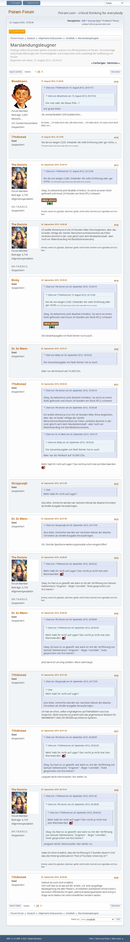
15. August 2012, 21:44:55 (52, 81)
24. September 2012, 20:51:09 (54, 675)
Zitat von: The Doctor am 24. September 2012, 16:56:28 (71, 407)
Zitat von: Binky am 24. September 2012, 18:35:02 (69, 355)
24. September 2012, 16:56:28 (54, 224)
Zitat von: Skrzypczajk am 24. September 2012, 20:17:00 (71, 525)
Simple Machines (35, 939)
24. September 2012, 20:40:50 (54, 613)
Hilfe (91, 938)
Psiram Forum (21, 11)
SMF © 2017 (21, 939)
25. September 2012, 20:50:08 (54, 877)
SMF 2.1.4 (10, 939)
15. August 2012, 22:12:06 (52, 137)
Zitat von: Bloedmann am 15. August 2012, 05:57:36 (72, 96)
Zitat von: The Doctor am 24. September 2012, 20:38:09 (71, 619)
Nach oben (15, 906)
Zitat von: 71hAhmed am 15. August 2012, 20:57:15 (69, 87)
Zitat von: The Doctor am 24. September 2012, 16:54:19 (71, 286)
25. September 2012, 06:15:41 (54, 789)
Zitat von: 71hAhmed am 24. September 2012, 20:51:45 (71, 796)
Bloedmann (19, 81)
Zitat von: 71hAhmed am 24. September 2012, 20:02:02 (71, 563)
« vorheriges (98, 63)
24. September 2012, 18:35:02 (54, 280)
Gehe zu (75, 919)
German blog (94, 20)
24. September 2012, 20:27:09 (54, 518)
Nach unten (16, 72)
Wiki (84, 20)
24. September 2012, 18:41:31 (54, 348)
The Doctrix (19, 165)
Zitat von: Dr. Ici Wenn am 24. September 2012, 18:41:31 (72, 434)
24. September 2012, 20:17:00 (54, 483)
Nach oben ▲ (118, 938)
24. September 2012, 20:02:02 (54, 384)
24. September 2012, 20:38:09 (54, 557)
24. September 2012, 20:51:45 (54, 730)
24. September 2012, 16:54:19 (54, 164)
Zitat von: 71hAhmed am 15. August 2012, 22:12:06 (69, 171)
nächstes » (113, 63)
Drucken (115, 72)
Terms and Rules (102, 938)
